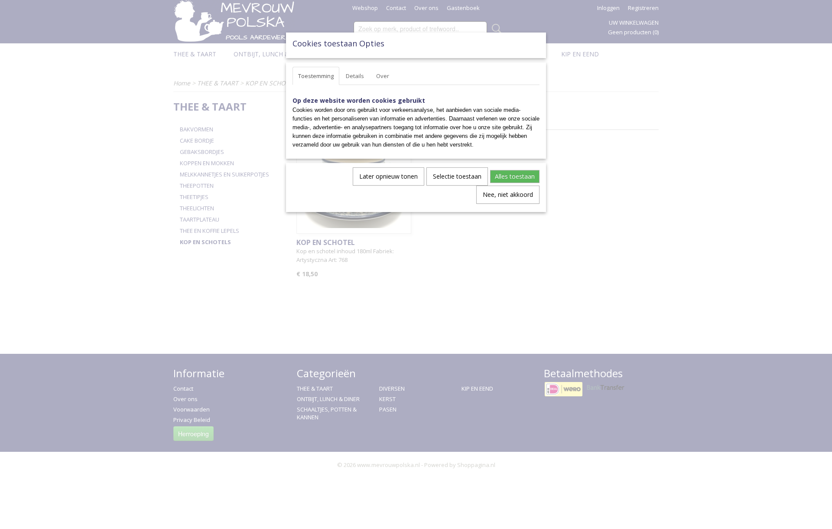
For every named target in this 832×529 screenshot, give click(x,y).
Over (382, 76)
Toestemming (316, 76)
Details (355, 76)
